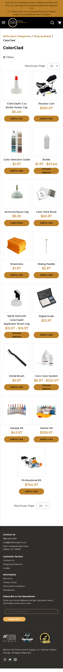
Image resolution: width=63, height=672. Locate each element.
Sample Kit (16, 428)
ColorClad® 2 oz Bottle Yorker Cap (17, 105)
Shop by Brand (42, 36)
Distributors (9, 590)
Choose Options (46, 171)
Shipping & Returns (12, 564)
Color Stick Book (46, 211)
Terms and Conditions (14, 586)
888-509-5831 (10, 538)
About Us (7, 578)
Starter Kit (46, 428)
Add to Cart (16, 118)
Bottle (46, 159)
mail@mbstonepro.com (14, 542)
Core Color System (46, 375)
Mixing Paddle (46, 263)
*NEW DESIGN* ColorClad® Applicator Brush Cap (17, 320)
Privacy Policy (10, 582)
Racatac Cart (46, 103)
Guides (6, 568)
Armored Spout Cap (17, 211)
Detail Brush (16, 375)
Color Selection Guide (16, 159)
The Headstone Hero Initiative (35, 14)
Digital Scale (46, 316)
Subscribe (14, 619)
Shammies (16, 263)
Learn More (16, 223)
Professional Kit (31, 480)
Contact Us (8, 560)
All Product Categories (17, 36)
